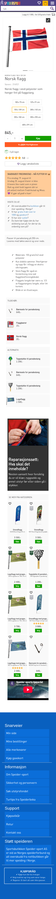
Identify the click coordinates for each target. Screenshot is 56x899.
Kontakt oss (13, 832)
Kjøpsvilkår (13, 816)
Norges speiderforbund (31, 853)
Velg (17, 586)
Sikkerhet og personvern (21, 782)
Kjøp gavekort (14, 758)
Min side (11, 733)
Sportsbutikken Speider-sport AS (26, 849)
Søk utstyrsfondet (17, 791)
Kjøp (38, 138)
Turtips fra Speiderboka (20, 799)
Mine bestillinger (16, 741)
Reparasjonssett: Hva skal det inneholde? (23, 464)
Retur (9, 824)
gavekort (23, 214)
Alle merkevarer (16, 749)
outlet (24, 217)
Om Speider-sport (17, 774)
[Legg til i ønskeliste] (10, 503)
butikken (34, 205)
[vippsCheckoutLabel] (28, 144)
